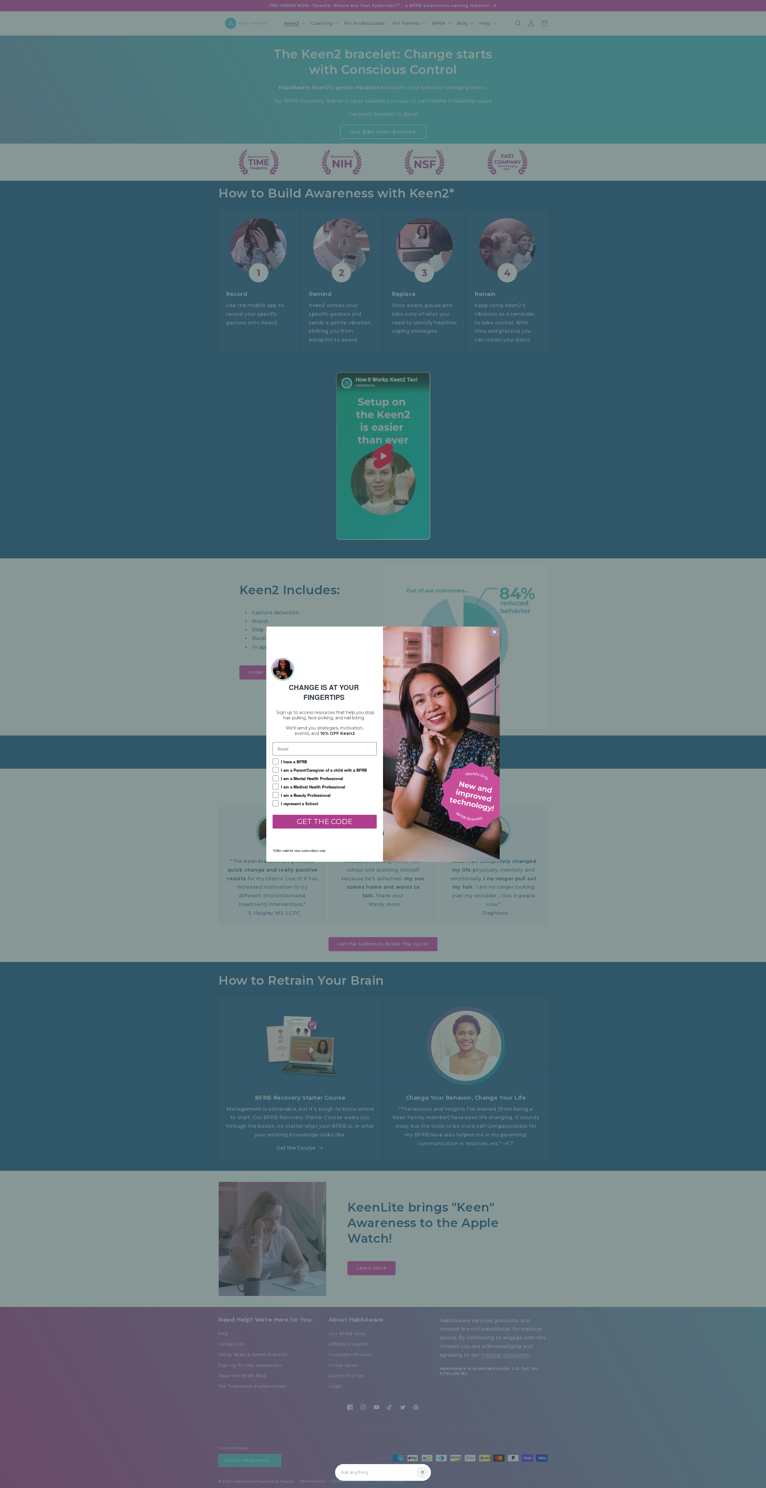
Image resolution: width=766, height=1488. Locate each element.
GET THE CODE (324, 821)
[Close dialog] (494, 632)
